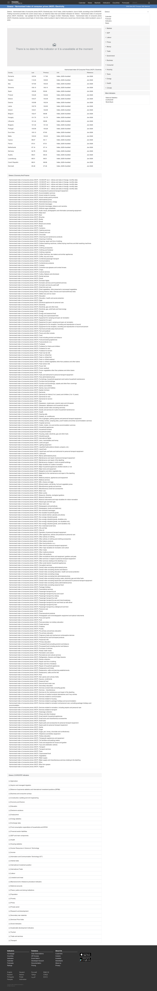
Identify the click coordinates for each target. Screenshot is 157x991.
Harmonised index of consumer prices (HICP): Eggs (25, 300)
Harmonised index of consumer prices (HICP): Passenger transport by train (33, 605)
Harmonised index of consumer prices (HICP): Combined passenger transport (34, 259)
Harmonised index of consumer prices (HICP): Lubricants (27, 453)
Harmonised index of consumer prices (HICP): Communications (29, 261)
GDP (108, 33)
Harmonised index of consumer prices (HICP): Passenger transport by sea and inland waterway (39, 600)
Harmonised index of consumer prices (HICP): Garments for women (30, 399)
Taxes (108, 74)
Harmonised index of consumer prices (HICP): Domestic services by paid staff (34, 285)
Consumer (109, 65)
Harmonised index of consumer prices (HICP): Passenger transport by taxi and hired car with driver (40, 602)
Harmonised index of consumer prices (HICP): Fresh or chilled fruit (30, 357)
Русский (34, 972)
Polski (21, 977)
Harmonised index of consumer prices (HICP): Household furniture (30, 429)
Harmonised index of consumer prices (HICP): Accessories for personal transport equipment (38, 191)
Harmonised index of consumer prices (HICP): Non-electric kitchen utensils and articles (37, 515)
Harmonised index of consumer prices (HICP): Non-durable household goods (34, 513)
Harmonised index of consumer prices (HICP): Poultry (26, 629)
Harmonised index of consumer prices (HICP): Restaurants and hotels (31, 668)
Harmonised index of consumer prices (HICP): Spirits (26, 727)
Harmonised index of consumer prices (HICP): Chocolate (27, 235)
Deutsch (22, 972)
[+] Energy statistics (15, 819)
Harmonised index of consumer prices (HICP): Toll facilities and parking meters (34, 740)
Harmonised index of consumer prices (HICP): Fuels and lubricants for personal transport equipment (41, 375)
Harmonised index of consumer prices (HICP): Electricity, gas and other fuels (33, 307)
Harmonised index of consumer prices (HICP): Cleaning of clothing (30, 239)
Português (10, 977)
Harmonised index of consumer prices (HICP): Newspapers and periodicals (33, 506)
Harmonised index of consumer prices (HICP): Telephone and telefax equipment (34, 734)
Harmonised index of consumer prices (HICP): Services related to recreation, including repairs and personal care (45, 707)
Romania (11, 76)
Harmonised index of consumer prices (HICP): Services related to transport (33, 710)
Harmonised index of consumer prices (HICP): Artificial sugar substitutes (32, 208)
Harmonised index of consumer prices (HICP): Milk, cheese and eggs (31, 482)
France (10, 143)
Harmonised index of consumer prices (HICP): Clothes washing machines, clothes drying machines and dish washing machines (50, 243)
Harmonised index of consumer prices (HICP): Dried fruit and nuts (30, 287)
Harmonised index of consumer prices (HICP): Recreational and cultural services (35, 655)
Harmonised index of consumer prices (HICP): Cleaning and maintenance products (35, 237)
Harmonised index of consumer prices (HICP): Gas (25, 401)
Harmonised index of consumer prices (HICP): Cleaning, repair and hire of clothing (35, 241)
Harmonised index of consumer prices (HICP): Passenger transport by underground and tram (39, 607)
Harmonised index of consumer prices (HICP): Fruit (25, 372)
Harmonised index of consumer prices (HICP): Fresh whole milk (29, 364)
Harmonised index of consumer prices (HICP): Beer (25, 215)
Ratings (9, 965)
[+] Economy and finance (17, 802)
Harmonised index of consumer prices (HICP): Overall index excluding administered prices (38, 567)
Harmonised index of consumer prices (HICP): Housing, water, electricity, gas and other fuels (38, 434)
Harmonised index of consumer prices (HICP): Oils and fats (28, 528)
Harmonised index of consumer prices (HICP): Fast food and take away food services (36, 329)
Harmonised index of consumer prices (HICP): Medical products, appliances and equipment (38, 478)
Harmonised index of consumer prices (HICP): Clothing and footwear (31, 250)
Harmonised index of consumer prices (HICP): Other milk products (30, 554)
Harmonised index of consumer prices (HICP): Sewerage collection (30, 712)
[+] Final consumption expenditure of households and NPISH (28, 827)
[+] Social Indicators (15, 924)
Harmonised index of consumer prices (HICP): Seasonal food (28, 681)
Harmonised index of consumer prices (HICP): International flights (30, 438)
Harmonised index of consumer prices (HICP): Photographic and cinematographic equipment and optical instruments (46, 615)
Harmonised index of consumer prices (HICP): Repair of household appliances (34, 666)
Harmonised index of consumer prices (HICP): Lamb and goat (29, 442)
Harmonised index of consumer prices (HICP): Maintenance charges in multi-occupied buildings (40, 462)
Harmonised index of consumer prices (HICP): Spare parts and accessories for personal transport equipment (43, 723)
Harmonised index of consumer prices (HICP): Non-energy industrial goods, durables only (38, 519)
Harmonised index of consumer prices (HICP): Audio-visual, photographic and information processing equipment (45, 210)
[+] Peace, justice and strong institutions (21, 890)
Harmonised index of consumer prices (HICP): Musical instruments (30, 497)
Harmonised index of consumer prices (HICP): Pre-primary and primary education (35, 631)
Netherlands (12, 147)
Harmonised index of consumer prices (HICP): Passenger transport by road (33, 598)
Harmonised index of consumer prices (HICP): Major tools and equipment (32, 469)
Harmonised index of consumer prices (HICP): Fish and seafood (29, 331)
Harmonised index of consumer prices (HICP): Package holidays (30, 587)
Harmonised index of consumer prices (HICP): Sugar (26, 729)
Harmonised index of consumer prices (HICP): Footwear (27, 344)
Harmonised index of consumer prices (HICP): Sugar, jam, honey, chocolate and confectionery (39, 731)
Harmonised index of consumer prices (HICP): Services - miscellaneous (32, 690)
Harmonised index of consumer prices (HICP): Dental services (29, 276)
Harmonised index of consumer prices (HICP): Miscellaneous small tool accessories (36, 488)
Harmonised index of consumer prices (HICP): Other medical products (31, 552)
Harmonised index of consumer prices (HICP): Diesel (26, 278)
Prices (108, 42)
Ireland (10, 110)
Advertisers (59, 961)
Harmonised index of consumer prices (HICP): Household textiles (30, 432)
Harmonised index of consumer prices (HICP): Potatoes (27, 626)
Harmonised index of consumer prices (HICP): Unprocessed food (30, 753)
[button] (149, 3)
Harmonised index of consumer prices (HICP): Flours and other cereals (32, 333)
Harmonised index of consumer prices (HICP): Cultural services (29, 272)
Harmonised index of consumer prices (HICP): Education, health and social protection (36, 298)
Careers (58, 956)
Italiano (21, 974)
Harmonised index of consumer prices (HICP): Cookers (26, 265)
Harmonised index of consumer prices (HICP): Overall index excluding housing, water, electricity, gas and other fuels (46, 578)
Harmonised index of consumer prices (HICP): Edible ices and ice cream (32, 294)
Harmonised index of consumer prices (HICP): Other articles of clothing (32, 537)
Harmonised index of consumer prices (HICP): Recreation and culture (31, 653)
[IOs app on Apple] (85, 954)
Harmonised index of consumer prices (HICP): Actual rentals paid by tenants (33, 197)
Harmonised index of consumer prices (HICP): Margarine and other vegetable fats (35, 471)
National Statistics (111, 98)
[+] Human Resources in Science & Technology (24, 848)
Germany (11, 151)
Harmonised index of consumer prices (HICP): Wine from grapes (29, 764)
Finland (10, 95)
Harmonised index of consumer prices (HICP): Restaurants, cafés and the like (34, 672)
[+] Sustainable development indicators (21, 928)
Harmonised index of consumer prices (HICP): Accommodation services (32, 193)
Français (10, 979)
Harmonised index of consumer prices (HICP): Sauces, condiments (30, 679)
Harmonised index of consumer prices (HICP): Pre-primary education (31, 633)
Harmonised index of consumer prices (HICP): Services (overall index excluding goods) (37, 688)
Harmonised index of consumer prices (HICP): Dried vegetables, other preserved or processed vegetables (43, 289)
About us (58, 963)
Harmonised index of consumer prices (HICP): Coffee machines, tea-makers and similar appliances (41, 254)
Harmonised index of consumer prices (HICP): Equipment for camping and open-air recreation (39, 318)
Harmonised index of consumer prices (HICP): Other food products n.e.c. (32, 543)
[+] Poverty (12, 898)
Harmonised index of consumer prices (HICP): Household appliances (31, 427)
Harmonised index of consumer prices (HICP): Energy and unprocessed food (33, 316)
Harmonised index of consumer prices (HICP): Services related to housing (33, 699)
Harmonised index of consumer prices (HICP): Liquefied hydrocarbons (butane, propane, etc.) (39, 447)
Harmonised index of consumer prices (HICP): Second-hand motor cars (32, 683)
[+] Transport (13, 940)
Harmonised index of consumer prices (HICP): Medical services (29, 480)
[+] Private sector (14, 907)
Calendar (108, 16)
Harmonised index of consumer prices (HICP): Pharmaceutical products (32, 613)
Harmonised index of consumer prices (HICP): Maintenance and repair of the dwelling (36, 460)
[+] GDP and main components (18, 835)
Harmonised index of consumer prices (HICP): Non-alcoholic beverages (32, 510)
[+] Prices (12, 903)
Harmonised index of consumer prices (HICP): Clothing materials (30, 252)
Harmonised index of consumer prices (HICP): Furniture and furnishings (32, 381)
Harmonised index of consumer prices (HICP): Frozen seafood (29, 368)
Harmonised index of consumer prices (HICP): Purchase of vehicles (30, 648)
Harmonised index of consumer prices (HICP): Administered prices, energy (33, 202)
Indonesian (22, 979)
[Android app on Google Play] (85, 959)
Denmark (11, 166)
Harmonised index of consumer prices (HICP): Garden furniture (29, 390)
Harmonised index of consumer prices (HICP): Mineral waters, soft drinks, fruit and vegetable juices (41, 484)
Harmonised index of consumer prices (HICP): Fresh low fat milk (29, 353)
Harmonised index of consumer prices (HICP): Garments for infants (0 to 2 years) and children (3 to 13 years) (43, 394)
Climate (109, 88)
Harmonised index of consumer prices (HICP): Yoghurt (26, 767)
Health (108, 83)
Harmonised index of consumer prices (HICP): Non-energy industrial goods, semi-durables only (39, 524)
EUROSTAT (44, 16)
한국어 (45, 977)
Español (10, 974)
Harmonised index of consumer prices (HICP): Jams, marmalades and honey (33, 440)
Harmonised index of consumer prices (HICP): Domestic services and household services (38, 283)
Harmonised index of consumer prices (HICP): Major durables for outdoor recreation (36, 464)
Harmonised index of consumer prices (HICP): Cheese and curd (29, 232)
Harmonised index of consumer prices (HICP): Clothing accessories (31, 248)
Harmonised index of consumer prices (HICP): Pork (25, 620)
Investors (58, 958)
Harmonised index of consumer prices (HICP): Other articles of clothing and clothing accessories (40, 539)
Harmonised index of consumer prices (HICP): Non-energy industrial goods (33, 517)
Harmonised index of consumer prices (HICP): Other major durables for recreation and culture (39, 548)
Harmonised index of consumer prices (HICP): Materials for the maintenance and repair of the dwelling (42, 473)
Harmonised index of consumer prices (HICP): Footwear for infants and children (34, 346)
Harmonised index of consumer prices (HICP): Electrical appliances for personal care (36, 302)
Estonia (10, 102)
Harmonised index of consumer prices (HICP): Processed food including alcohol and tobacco (39, 646)
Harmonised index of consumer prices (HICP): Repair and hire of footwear (32, 664)
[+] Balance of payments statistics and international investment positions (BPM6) (34, 789)
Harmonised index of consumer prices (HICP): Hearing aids (28, 414)
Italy (9, 84)
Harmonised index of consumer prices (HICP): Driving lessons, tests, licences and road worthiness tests (42, 291)
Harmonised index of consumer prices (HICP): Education (27, 296)
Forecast (108, 19)
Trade (108, 51)
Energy (108, 79)
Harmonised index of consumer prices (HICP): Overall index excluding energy (34, 574)
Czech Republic (13, 162)
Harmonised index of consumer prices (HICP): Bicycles (26, 217)
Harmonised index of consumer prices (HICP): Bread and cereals (30, 224)
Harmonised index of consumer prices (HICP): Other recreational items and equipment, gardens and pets (42, 556)
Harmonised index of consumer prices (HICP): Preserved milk (29, 640)
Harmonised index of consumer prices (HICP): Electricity (27, 305)
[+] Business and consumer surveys (20, 794)
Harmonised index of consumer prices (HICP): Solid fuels (27, 721)
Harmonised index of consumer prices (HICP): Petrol (26, 611)
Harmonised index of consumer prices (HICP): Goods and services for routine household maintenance (42, 410)
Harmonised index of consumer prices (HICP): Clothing (26, 245)
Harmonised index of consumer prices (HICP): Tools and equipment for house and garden (38, 742)
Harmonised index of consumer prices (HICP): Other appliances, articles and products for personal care (42, 534)
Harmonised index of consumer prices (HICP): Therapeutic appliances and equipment (36, 738)
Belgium (10, 114)
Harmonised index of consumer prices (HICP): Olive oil (26, 530)
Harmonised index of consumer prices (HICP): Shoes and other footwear (32, 714)
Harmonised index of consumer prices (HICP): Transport (27, 747)
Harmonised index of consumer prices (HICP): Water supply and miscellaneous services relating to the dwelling (44, 760)
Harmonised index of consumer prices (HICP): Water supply (28, 758)
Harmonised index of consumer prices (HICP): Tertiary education (29, 736)
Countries (10, 956)
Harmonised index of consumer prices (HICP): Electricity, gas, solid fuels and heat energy (37, 309)
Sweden (10, 80)
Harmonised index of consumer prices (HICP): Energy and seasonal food (32, 313)
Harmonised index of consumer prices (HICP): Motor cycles (28, 493)
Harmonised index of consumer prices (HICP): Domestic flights (29, 280)
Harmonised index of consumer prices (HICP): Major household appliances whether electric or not (40, 467)
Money (108, 47)
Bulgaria (10, 125)
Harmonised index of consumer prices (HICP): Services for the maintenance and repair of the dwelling (41, 692)
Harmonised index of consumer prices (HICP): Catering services (29, 230)
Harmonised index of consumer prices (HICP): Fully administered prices (32, 377)
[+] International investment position (20, 865)
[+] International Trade (16, 869)
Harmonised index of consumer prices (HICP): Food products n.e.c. (30, 342)
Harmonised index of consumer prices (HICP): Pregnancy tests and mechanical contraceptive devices (41, 635)
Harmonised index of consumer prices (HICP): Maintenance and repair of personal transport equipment (42, 458)
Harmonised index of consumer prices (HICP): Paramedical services (31, 589)
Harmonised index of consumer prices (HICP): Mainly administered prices (32, 456)
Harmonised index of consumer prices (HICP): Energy (26, 311)
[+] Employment (14, 814)
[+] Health (12, 840)
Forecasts (10, 963)
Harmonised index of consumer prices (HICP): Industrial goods (29, 436)
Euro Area (11, 132)
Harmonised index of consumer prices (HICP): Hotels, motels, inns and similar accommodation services (42, 425)
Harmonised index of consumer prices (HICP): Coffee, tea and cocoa (31, 256)
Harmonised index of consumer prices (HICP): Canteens (27, 228)
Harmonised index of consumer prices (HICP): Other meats (28, 550)
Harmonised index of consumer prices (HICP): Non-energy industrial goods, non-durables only (39, 521)
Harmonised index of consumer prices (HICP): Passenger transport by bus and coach (36, 594)
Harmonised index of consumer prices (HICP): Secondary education (31, 686)
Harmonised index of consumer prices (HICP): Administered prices (30, 199)
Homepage (10, 954)
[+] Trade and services (16, 936)
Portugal (10, 129)
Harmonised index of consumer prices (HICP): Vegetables (27, 756)
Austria (10, 155)
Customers (58, 954)
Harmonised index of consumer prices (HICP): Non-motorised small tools (32, 526)
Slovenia (11, 87)
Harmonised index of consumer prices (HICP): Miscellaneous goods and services (35, 486)
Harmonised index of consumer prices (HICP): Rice (25, 675)
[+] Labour (12, 873)
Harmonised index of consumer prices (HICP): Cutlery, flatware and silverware (34, 274)
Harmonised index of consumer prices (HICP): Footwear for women (30, 351)
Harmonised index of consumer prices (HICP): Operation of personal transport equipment (37, 532)
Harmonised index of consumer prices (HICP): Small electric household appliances (35, 716)
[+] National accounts (15, 886)
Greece (10, 99)
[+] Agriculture (13, 781)
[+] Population (13, 894)
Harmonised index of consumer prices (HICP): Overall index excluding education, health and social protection (44, 572)
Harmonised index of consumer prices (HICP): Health (26, 412)
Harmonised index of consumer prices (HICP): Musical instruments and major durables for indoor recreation (43, 499)
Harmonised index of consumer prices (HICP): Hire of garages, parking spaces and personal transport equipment (45, 418)
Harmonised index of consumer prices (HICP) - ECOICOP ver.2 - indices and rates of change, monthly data (43, 180)
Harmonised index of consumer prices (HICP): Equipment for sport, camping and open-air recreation (41, 322)
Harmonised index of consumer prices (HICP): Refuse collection (29, 659)
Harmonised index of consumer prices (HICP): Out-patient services (30, 565)
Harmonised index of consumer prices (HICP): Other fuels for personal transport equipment (38, 545)
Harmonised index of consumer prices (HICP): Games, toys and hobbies (32, 388)
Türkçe (33, 974)
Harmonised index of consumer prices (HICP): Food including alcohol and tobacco (35, 337)
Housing (109, 69)
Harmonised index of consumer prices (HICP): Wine (25, 762)
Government (110, 56)
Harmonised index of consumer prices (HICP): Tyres (25, 751)
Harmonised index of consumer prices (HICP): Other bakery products (31, 541)
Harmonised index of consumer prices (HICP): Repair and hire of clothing (32, 661)
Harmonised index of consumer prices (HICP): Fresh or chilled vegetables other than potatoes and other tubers (44, 361)
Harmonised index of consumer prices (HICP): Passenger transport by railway (34, 596)
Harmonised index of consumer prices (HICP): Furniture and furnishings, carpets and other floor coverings (43, 383)
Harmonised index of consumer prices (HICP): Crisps (26, 270)
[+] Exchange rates (15, 823)
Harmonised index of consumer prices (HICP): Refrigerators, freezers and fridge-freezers (37, 657)
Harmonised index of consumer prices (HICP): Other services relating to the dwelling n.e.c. (38, 561)
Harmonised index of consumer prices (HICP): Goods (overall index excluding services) (37, 407)
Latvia (10, 106)
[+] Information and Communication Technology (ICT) (26, 856)
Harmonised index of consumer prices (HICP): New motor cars (29, 504)
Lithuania (11, 121)
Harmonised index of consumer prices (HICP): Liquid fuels (27, 449)
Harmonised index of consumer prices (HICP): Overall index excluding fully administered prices (39, 576)
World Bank (109, 102)
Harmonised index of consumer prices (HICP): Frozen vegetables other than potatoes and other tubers (41, 370)
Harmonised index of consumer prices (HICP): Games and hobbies (30, 386)
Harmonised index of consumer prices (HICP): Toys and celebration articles (33, 745)
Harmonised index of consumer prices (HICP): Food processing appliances (33, 340)
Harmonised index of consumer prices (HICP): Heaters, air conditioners (32, 416)
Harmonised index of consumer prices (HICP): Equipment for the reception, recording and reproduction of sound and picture (48, 326)
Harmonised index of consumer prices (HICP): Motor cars (27, 491)
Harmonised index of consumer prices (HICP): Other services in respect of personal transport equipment (42, 559)
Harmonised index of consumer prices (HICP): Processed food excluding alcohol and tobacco (39, 644)
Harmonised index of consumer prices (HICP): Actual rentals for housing (32, 195)
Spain (10, 91)
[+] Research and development (18, 911)
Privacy (57, 965)
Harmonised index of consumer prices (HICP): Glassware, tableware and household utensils (38, 405)
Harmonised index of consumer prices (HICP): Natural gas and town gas (32, 502)
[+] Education (13, 806)
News (107, 23)
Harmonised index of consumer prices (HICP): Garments (27, 392)
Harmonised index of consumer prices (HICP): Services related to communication (35, 696)
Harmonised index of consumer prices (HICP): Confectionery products (31, 263)
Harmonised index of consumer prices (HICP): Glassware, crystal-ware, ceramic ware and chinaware (41, 403)
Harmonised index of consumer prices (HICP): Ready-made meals (30, 650)
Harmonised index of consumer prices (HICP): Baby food (27, 213)
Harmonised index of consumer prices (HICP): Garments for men (29, 397)
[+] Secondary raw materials (18, 915)
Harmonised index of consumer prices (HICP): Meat (25, 475)
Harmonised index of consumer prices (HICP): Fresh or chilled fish (30, 355)
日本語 (45, 974)
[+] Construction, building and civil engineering (24, 798)
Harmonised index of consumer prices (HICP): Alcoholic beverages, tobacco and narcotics (38, 206)
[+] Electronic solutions (16, 810)
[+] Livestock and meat (16, 877)
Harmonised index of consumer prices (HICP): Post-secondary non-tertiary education (36, 622)
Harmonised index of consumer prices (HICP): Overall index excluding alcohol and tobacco (38, 569)
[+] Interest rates (14, 861)
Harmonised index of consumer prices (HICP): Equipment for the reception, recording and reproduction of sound (45, 324)
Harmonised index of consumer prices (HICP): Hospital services (29, 423)
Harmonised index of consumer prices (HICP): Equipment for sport (30, 320)
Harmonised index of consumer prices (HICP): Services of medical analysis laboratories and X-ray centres (43, 694)
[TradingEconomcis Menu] (9, 2)
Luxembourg (12, 158)
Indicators (108, 21)
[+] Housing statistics (15, 844)
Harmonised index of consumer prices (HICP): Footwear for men (29, 348)
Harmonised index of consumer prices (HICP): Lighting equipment (30, 445)
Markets (109, 28)
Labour (108, 37)
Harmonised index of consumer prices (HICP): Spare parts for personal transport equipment (38, 725)
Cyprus (10, 140)
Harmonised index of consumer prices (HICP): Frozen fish (27, 366)
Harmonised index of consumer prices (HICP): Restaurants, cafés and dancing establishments (39, 670)
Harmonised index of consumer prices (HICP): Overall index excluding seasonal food (36, 585)
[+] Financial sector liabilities (18, 831)
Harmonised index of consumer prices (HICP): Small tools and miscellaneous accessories (38, 718)
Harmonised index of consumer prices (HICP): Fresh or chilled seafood (31, 359)
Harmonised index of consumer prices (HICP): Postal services (29, 624)
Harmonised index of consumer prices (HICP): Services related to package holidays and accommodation (42, 701)
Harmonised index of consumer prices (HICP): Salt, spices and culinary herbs (34, 677)
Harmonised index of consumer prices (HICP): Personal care (28, 609)
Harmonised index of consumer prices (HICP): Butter (26, 226)
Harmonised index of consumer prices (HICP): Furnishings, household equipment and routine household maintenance (47, 379)
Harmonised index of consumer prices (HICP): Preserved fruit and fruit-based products (36, 637)
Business (109, 60)
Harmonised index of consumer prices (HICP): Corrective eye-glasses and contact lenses (37, 267)
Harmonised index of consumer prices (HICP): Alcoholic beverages (30, 204)
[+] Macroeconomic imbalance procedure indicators (25, 882)
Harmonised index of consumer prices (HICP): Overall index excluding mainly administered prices (40, 583)
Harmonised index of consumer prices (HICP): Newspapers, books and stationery (35, 508)
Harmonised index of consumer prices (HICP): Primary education (30, 642)
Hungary (11, 117)
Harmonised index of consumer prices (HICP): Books (26, 219)
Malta (10, 136)
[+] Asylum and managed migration (20, 785)
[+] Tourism (12, 932)
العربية (33, 977)
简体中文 (46, 972)
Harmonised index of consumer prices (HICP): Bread (26, 221)
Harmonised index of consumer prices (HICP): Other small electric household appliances (37, 563)
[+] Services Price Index (16, 919)
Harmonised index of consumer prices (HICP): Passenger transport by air (32, 591)
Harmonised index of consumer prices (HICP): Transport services (30, 749)
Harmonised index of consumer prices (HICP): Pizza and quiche (29, 618)
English (9, 972)
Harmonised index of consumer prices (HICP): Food (25, 335)
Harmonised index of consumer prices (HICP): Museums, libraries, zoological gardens (36, 495)
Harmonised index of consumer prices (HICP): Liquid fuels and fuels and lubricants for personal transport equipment (46, 451)
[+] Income (12, 852)
